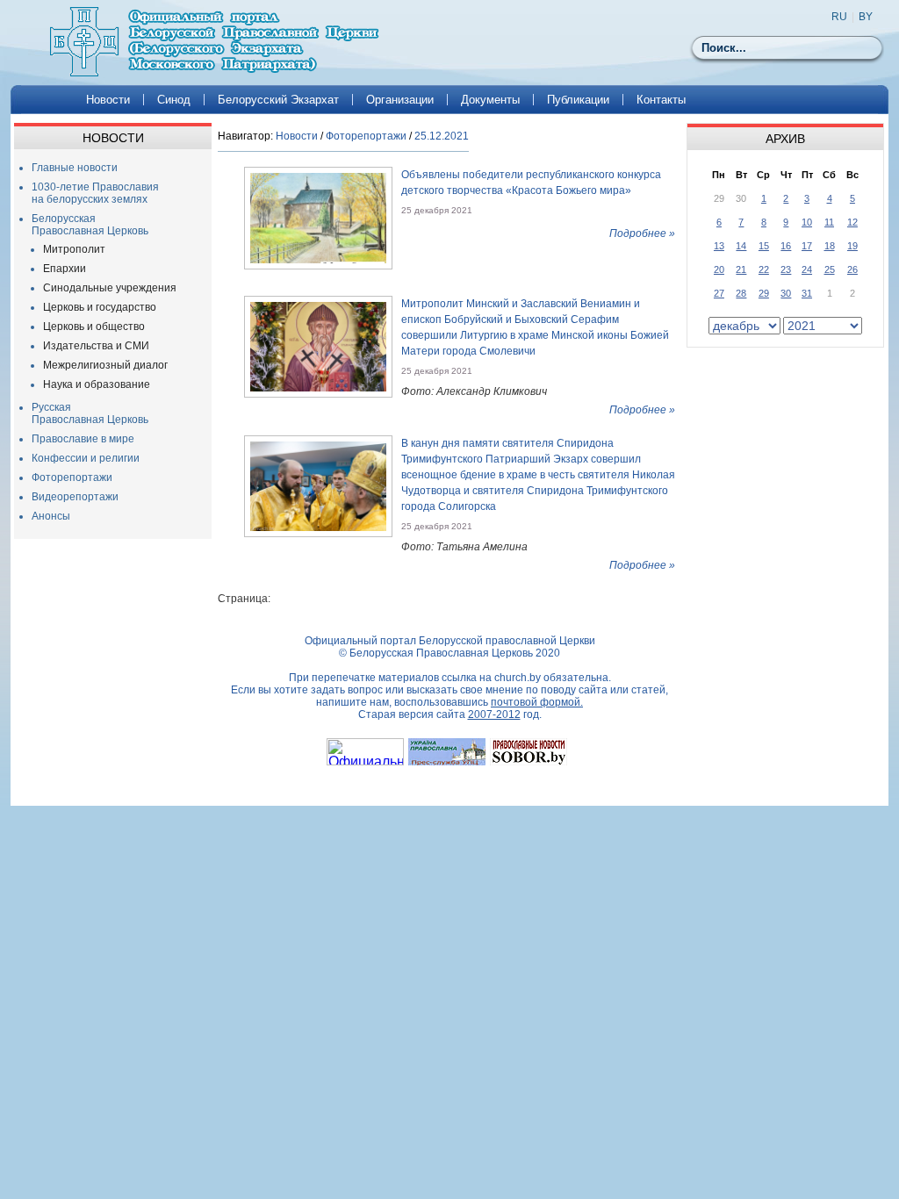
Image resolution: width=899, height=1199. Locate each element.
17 (807, 246)
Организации (400, 99)
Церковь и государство (99, 307)
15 (764, 246)
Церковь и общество (94, 326)
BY (866, 17)
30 (785, 293)
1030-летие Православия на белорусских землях (95, 193)
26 (852, 269)
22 (764, 269)
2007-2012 (494, 714)
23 (785, 269)
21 (741, 269)
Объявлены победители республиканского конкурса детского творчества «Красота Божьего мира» (531, 183)
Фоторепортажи (72, 477)
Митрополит (74, 249)
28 (741, 293)
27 (719, 293)
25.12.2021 (441, 136)
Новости (108, 99)
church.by (517, 677)
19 (852, 246)
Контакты (661, 99)
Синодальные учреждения (109, 288)
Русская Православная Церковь (90, 413)
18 (829, 246)
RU (839, 17)
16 (785, 246)
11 (829, 222)
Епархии (64, 268)
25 (829, 269)
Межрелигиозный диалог (105, 365)
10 (807, 222)
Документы (490, 99)
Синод (174, 99)
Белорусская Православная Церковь (90, 224)
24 (807, 269)
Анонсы (51, 516)
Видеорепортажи (75, 497)
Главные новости (75, 168)
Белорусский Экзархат (278, 99)
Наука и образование (96, 384)
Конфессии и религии (86, 458)
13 (719, 246)
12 (852, 222)
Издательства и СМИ (96, 346)
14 (741, 246)
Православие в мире (83, 439)
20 (719, 269)
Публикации (578, 99)
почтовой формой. (537, 702)
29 (764, 293)
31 (807, 293)
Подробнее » (642, 233)
